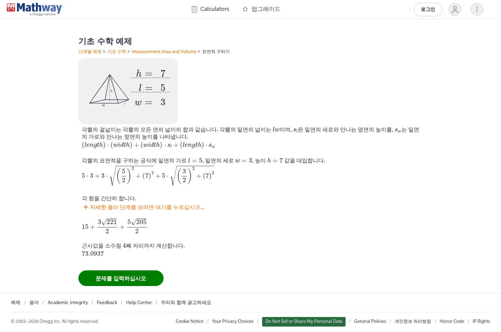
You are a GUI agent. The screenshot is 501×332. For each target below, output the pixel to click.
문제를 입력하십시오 (121, 278)
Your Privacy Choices (233, 321)
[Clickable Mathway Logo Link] (35, 9)
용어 (34, 302)
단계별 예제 (90, 51)
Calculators (214, 9)
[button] (455, 9)
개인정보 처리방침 (413, 321)
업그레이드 (266, 9)
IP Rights (481, 321)
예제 (15, 302)
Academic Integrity (68, 302)
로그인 (428, 9)
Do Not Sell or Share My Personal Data (303, 321)
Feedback (107, 302)
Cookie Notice (189, 321)
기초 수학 (116, 51)
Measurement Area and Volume (164, 51)
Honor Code (452, 321)
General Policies (370, 321)
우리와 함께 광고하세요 (186, 302)
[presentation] (150, 85)
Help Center (139, 302)
